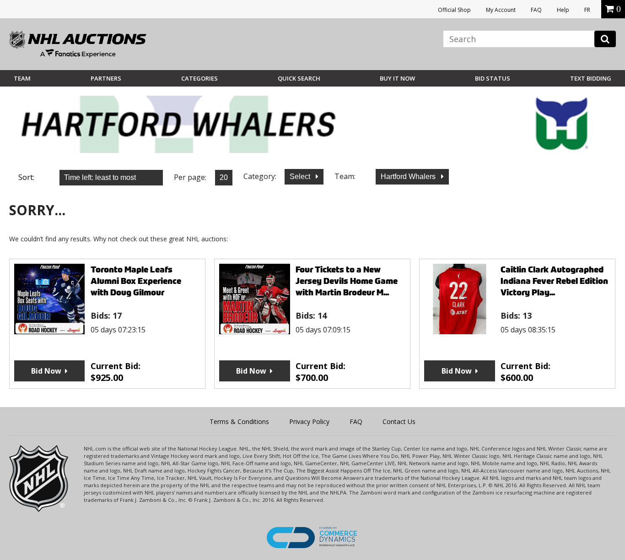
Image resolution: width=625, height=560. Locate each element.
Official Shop (454, 10)
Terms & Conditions (239, 421)
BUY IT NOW (397, 78)
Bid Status (492, 78)
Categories (199, 78)
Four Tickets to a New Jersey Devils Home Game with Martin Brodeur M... (347, 281)
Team (22, 78)
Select (301, 176)
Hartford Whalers (409, 176)
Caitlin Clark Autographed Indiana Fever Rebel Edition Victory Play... (554, 281)
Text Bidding (590, 78)
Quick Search (299, 78)
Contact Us (399, 421)
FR (587, 10)
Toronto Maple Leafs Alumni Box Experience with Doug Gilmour (136, 281)
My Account (501, 10)
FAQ (536, 10)
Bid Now (46, 371)
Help (563, 10)
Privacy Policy (309, 421)
